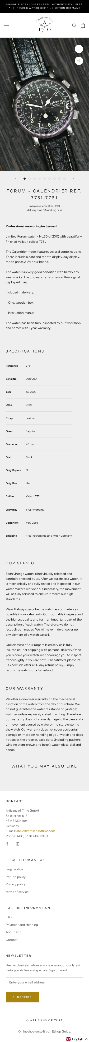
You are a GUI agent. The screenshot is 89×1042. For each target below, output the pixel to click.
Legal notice (14, 869)
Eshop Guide (61, 1031)
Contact (12, 939)
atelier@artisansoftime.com (35, 831)
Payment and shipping (22, 925)
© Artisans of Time (44, 1020)
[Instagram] (17, 843)
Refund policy (16, 877)
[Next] (73, 178)
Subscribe (22, 997)
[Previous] (15, 178)
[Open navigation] (6, 25)
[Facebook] (7, 843)
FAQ (9, 917)
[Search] (74, 25)
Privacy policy (16, 884)
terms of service (17, 892)
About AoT (13, 932)
